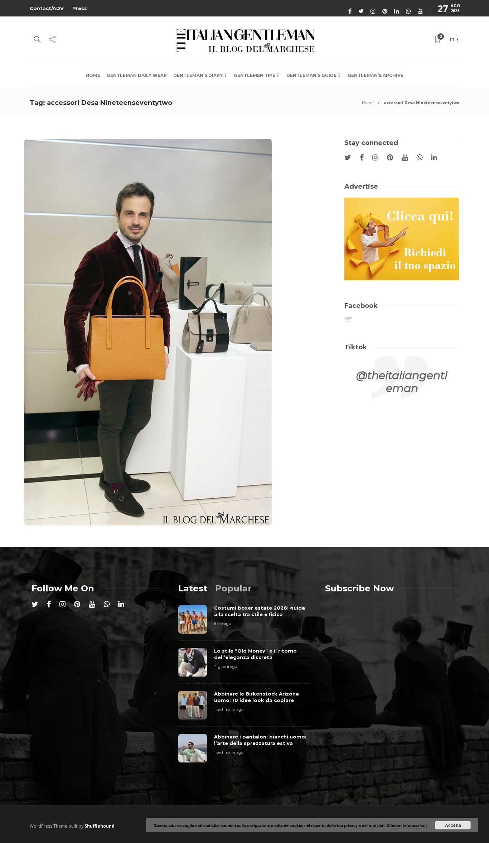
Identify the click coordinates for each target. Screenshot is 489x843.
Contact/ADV (47, 8)
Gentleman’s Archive (375, 75)
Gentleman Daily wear (137, 75)
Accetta (453, 825)
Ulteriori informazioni (407, 825)
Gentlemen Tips (254, 75)
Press (79, 8)
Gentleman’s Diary (198, 75)
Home (93, 75)
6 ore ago (222, 623)
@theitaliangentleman (401, 382)
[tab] (192, 588)
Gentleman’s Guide (311, 75)
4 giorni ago (225, 666)
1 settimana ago (228, 709)
